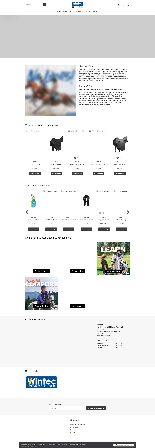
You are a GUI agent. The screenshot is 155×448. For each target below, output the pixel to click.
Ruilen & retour (74, 433)
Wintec (59, 12)
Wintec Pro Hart (35, 164)
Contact (94, 12)
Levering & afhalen (75, 430)
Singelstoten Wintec (51, 220)
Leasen (87, 12)
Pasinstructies (78, 12)
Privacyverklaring (75, 427)
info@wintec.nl (105, 335)
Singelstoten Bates (104, 220)
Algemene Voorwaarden (77, 424)
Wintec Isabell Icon (56, 164)
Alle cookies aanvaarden (123, 445)
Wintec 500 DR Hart (120, 164)
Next (127, 212)
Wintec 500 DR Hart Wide (77, 164)
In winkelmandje (35, 173)
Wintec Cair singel (121, 220)
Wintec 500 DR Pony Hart (98, 164)
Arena (65, 12)
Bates (70, 12)
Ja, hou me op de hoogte (96, 408)
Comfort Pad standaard (69, 220)
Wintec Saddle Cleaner (33, 220)
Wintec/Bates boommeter (86, 220)
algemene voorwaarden (39, 446)
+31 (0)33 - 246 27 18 (105, 333)
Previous (28, 212)
